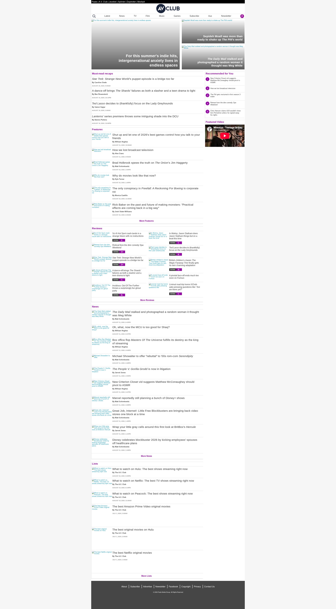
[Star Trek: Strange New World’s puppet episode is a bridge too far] (102, 261)
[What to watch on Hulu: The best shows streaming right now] (102, 472)
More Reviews (147, 300)
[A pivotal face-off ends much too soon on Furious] (159, 277)
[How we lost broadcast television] (102, 153)
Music (162, 16)
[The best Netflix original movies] (102, 561)
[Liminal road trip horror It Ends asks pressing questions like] (159, 289)
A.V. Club (103, 1)
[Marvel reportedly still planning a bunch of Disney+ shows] (102, 401)
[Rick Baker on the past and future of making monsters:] (102, 209)
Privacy (197, 586)
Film (148, 16)
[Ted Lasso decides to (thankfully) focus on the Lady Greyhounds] (159, 251)
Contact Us (209, 586)
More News (146, 456)
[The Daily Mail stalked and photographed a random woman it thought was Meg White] (102, 316)
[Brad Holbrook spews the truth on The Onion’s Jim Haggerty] (102, 166)
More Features (146, 221)
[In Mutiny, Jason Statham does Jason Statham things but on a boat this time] (159, 238)
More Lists (146, 576)
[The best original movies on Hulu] (102, 538)
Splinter (121, 1)
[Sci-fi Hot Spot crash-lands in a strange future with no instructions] (102, 236)
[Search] (93, 16)
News (122, 16)
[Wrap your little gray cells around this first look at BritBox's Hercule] (102, 430)
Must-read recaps (102, 73)
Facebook (173, 586)
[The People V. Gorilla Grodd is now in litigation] (102, 372)
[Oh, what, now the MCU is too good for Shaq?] (102, 330)
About (124, 586)
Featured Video (215, 122)
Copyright (185, 586)
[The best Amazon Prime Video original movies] (102, 515)
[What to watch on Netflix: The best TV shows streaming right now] (102, 484)
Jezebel (112, 1)
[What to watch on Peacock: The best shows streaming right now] (102, 497)
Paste (94, 1)
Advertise (147, 586)
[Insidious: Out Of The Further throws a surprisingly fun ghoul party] (102, 290)
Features (97, 129)
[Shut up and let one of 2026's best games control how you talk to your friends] (102, 139)
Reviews (97, 228)
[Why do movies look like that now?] (102, 179)
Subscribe (194, 16)
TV (135, 16)
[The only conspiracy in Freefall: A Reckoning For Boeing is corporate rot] (102, 193)
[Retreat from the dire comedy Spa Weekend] (102, 248)
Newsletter (226, 16)
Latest (107, 16)
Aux (210, 16)
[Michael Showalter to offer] (102, 359)
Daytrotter (131, 1)
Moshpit (141, 1)
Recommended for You (219, 73)
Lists (95, 463)
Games (177, 16)
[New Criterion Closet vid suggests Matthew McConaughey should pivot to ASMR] (102, 386)
